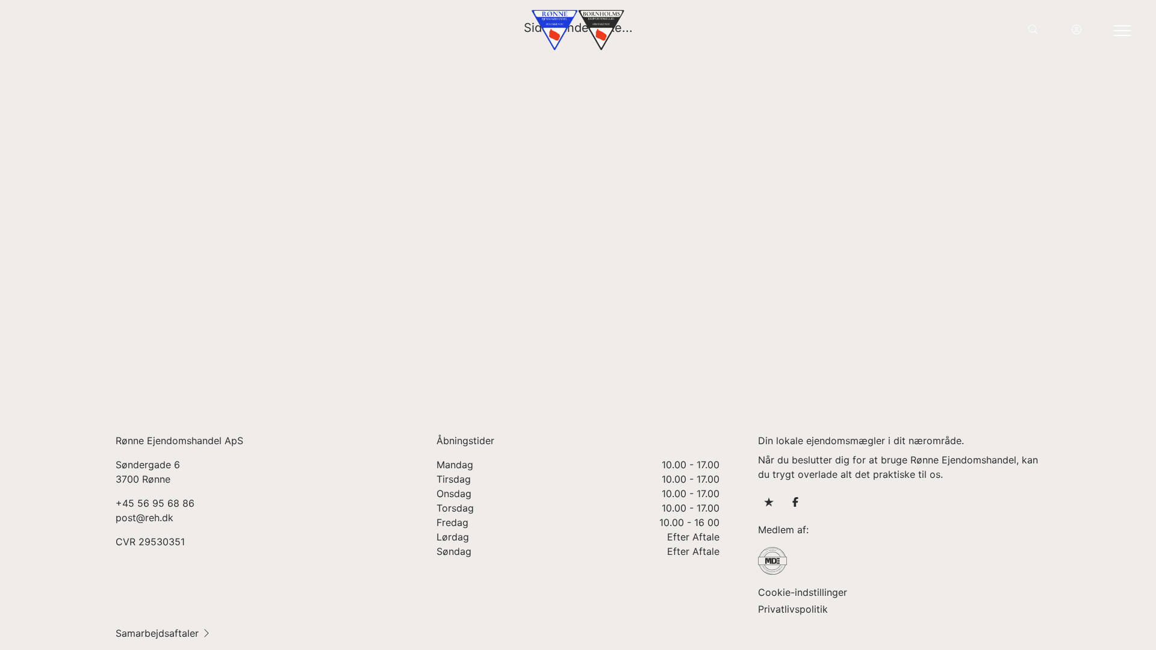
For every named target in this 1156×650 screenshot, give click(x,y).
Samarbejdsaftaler (157, 633)
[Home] (578, 30)
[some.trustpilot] (769, 502)
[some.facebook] (795, 502)
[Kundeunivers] (1076, 30)
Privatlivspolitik (793, 609)
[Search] (1033, 30)
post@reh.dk (144, 518)
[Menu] (1120, 30)
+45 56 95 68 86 (155, 503)
